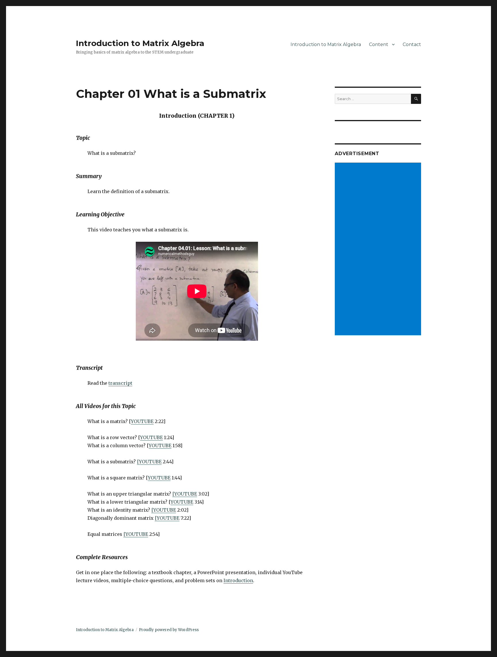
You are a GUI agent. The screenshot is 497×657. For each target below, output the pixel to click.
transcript (120, 383)
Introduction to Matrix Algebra (140, 43)
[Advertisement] (379, 249)
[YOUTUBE (149, 461)
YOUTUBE (142, 421)
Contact (412, 44)
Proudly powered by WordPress (169, 629)
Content (378, 44)
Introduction (238, 580)
